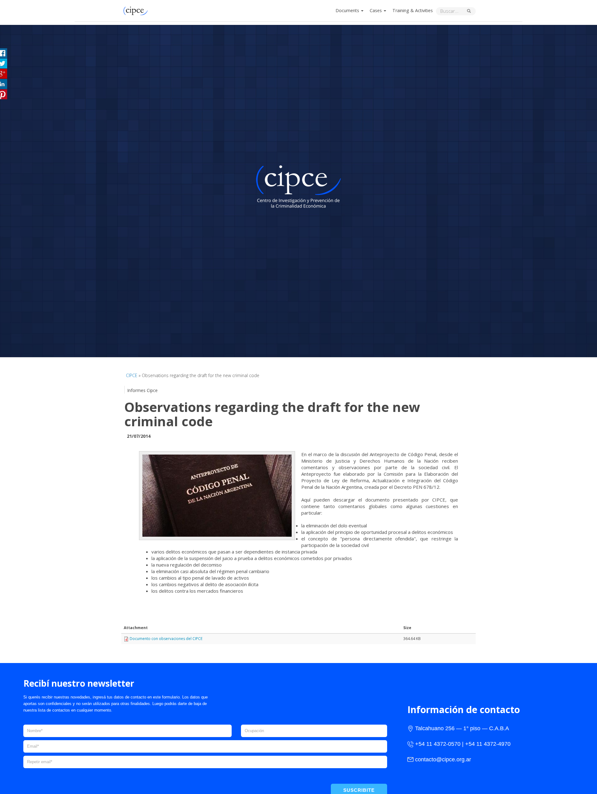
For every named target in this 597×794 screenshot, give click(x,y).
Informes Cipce (142, 390)
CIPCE (131, 375)
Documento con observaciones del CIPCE (166, 638)
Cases (376, 10)
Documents (348, 10)
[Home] (137, 10)
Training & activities (412, 10)
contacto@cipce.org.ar (443, 759)
